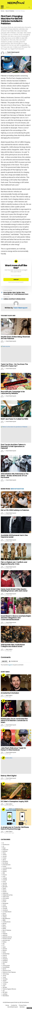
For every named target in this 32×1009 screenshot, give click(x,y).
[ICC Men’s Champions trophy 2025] (16, 791)
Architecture (6, 844)
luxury (4, 913)
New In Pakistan (17, 489)
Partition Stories (7, 938)
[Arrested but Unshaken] (16, 682)
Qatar (4, 947)
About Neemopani (13, 1007)
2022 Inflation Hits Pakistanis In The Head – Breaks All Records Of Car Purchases (14, 476)
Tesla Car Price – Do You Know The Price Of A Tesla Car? (14, 365)
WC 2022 (5, 992)
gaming (5, 885)
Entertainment (6, 864)
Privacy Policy (22, 1005)
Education (5, 861)
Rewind (5, 950)
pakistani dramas (7, 937)
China (4, 853)
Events (4, 866)
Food (4, 876)
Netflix (4, 928)
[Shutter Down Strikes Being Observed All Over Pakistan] (16, 326)
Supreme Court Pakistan (9, 972)
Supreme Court (7, 970)
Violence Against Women (9, 989)
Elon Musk (5, 863)
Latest (4, 905)
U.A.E (4, 985)
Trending (3, 675)
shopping (5, 958)
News (4, 932)
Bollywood (5, 849)
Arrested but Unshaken (10, 693)
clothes (4, 854)
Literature (5, 910)
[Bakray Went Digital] (16, 765)
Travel (4, 977)
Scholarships (6, 953)
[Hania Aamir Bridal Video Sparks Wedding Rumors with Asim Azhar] (16, 578)
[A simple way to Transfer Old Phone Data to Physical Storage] (16, 817)
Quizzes (5, 948)
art (3, 846)
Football (5, 880)
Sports (4, 969)
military (5, 916)
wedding (5, 994)
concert (5, 856)
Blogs (4, 848)
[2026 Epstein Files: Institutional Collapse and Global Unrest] (16, 634)
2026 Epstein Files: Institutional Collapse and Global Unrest (13, 646)
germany (5, 886)
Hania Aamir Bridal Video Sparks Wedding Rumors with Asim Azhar (14, 590)
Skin (4, 963)
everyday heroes (7, 868)
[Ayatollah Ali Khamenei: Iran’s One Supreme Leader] (16, 524)
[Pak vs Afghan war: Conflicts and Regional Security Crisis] (16, 551)
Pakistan (5, 933)
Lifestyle (5, 908)
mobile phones (6, 922)
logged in (10, 664)
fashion (5, 869)
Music (4, 925)
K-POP (4, 901)
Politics (4, 942)
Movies (4, 923)
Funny (4, 881)
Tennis (4, 975)
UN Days (5, 987)
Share (3, 58)
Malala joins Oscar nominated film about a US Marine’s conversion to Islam (14, 720)
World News (6, 995)
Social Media (6, 967)
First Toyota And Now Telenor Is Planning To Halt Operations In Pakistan (13, 446)
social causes (6, 965)
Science (5, 955)
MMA (4, 920)
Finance (5, 874)
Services (22, 1007)
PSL (4, 943)
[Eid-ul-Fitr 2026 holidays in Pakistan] (16, 499)
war (4, 990)
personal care (6, 940)
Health (4, 888)
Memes (5, 915)
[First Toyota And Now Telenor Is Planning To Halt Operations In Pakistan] (16, 434)
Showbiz (5, 962)
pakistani (5, 935)
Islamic (4, 900)
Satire (4, 952)
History (4, 890)
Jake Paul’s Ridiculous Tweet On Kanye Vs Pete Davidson (13, 749)
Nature (4, 927)
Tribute (4, 980)
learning (5, 906)
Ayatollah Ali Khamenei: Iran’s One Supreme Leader (14, 536)
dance (4, 859)
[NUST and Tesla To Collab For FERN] (16, 408)
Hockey (4, 891)
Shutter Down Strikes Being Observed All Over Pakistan (15, 338)
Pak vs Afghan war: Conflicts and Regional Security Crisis (14, 563)
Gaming (5, 883)
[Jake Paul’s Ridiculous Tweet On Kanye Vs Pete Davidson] (16, 737)
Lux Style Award (7, 911)
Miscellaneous (6, 918)
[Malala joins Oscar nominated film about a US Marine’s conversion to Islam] (16, 708)
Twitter (4, 984)
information (6, 898)
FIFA (4, 873)
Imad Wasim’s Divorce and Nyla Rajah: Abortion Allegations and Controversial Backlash (16, 618)
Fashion (5, 871)
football (5, 878)
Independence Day (8, 895)
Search (29, 7)
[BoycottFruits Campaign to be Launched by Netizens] (16, 381)
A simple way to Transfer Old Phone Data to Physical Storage (15, 828)
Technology (6, 974)
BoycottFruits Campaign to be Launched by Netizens (13, 392)
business (5, 851)
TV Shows (5, 982)
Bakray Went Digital (8, 776)
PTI (3, 945)
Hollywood (5, 893)
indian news (6, 896)
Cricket (4, 858)
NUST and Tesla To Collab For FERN (14, 419)
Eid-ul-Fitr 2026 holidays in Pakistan (15, 510)
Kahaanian (5, 903)
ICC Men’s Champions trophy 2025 (14, 801)
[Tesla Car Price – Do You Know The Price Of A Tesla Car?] (16, 354)
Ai (3, 843)
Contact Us (14, 1005)
